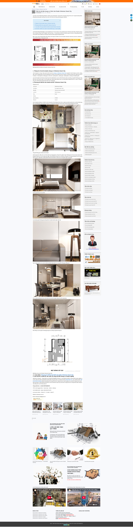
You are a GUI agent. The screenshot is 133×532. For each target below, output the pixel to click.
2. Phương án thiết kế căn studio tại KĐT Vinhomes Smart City (45, 25)
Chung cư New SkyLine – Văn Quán (91, 126)
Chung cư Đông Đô (88, 124)
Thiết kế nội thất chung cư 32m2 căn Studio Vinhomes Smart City (92, 98)
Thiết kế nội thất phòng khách (90, 148)
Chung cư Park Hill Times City (90, 130)
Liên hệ (97, 6)
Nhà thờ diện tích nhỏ (88, 163)
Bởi (36, 12)
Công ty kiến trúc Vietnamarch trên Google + (40, 515)
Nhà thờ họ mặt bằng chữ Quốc (90, 177)
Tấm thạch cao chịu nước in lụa (90, 199)
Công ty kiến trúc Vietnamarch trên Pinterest (40, 518)
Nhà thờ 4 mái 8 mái (88, 161)
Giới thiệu (90, 6)
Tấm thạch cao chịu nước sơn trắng (91, 203)
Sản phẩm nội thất (62, 6)
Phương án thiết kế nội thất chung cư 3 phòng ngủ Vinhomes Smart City (91, 103)
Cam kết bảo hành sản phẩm (89, 461)
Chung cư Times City (88, 128)
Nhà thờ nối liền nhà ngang (89, 175)
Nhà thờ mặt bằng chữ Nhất (89, 171)
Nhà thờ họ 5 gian (88, 165)
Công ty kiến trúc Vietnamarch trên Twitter (40, 514)
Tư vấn (82, 6)
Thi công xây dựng (73, 6)
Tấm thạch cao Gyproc (89, 190)
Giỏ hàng (85, 3)
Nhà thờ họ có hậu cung (89, 169)
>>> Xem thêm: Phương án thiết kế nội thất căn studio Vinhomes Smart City (47, 26)
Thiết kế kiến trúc (41, 6)
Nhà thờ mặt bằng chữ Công (90, 179)
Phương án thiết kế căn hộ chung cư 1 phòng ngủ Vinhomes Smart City (92, 32)
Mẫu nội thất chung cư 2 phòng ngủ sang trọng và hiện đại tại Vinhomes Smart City (92, 101)
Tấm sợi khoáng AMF (88, 225)
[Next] (82, 409)
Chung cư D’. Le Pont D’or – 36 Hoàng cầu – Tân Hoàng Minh (92, 136)
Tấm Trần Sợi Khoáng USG (89, 227)
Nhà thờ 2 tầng (87, 167)
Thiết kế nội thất (52, 6)
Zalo (131, 17)
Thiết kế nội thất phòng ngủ (89, 150)
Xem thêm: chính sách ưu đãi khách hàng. (74, 479)
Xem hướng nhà (88, 115)
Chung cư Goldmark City (89, 141)
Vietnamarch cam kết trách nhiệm (72, 461)
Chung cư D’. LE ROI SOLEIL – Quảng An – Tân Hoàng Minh (92, 133)
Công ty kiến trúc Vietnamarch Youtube (39, 516)
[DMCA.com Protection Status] (66, 525)
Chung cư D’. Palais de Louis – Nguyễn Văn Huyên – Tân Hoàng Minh (92, 139)
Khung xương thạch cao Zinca (90, 214)
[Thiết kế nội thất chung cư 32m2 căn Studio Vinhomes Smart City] (92, 18)
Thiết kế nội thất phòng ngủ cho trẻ (91, 152)
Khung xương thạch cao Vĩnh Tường (91, 212)
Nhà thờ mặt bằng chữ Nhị (89, 173)
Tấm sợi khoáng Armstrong (89, 223)
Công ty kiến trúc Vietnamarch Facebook (39, 512)
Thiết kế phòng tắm (88, 154)
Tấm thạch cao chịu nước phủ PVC (91, 201)
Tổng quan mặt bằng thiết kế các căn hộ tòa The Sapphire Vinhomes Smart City (92, 35)
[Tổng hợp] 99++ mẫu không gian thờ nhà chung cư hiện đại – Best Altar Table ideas (92, 68)
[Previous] (33, 409)
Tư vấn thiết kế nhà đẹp (89, 117)
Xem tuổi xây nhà (88, 113)
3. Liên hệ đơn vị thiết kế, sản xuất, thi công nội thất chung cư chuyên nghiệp (47, 28)
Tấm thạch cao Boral (88, 188)
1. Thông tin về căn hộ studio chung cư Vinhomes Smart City (44, 23)
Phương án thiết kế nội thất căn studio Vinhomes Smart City (91, 38)
